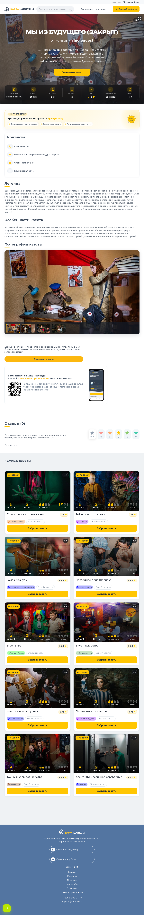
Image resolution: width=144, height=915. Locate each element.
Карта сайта (72, 884)
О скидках (72, 888)
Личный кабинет (128, 9)
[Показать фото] (13, 328)
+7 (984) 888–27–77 (72, 897)
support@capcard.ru (72, 901)
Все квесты (87, 9)
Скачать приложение (72, 892)
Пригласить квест (72, 72)
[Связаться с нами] (7, 908)
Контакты (72, 876)
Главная (72, 872)
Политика (72, 880)
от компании (72, 40)
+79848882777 (22, 146)
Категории (100, 9)
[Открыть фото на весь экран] (139, 18)
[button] (131, 2)
